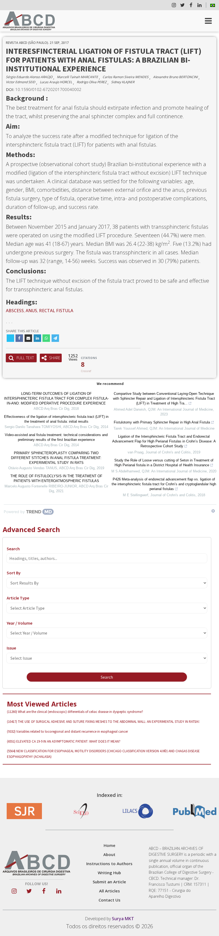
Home (109, 845)
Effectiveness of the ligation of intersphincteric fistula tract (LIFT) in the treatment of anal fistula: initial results (56, 419)
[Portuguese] (212, 5)
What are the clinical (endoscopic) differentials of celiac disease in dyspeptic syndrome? (75, 711)
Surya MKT (123, 919)
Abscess (15, 311)
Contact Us (109, 900)
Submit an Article (109, 881)
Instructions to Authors (109, 863)
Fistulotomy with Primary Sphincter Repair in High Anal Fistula (162, 422)
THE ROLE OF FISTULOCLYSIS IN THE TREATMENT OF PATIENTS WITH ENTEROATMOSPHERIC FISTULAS (56, 478)
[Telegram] (55, 338)
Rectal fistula (56, 311)
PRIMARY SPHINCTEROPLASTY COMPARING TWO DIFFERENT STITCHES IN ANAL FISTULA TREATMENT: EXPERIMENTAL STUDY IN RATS (56, 458)
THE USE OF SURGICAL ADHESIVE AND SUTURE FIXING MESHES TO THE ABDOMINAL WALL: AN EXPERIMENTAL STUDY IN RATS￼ (103, 721)
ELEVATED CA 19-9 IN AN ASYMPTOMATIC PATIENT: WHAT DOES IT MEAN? (63, 741)
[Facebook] (19, 338)
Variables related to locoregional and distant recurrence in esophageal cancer (67, 731)
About (109, 854)
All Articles (109, 890)
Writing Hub (109, 872)
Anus (31, 311)
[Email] (28, 338)
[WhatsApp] (46, 338)
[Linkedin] (37, 338)
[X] (10, 338)
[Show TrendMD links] (213, 511)
